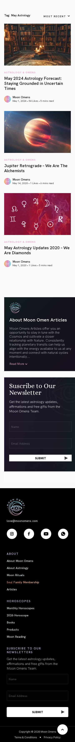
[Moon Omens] (37, 507)
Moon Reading (16, 636)
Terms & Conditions (25, 737)
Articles (12, 589)
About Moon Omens (20, 561)
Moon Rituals (15, 575)
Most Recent (55, 16)
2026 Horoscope (18, 615)
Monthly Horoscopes (20, 608)
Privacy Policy (52, 737)
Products (13, 629)
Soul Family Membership (23, 582)
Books (11, 622)
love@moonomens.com (22, 521)
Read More (16, 364)
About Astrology (17, 568)
